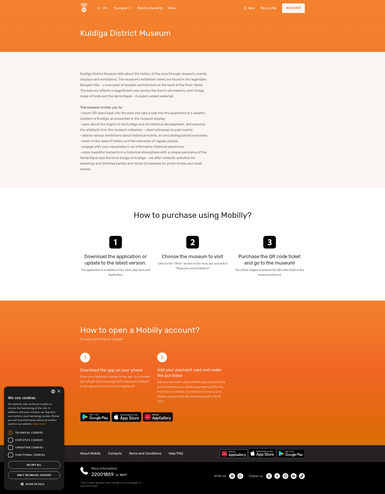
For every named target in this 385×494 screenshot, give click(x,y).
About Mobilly (90, 453)
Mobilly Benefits (150, 8)
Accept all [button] (34, 465)
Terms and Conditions (145, 453)
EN (105, 8)
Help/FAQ (176, 453)
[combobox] (53, 391)
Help (251, 8)
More (172, 8)
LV (99, 8)
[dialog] (34, 438)
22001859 (102, 474)
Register (293, 8)
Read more (39, 424)
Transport (121, 8)
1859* (123, 475)
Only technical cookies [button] (34, 475)
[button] (34, 484)
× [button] (58, 391)
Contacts (115, 453)
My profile (269, 8)
